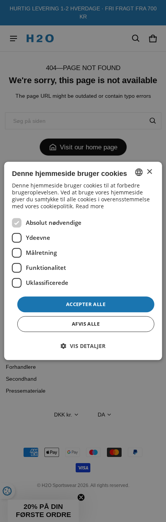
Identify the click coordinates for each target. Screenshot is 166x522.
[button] (83, 346)
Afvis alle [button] (86, 324)
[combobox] (138, 172)
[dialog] (83, 261)
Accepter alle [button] (85, 304)
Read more (90, 206)
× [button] (149, 172)
